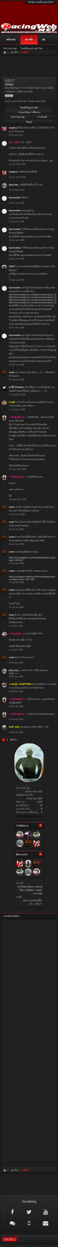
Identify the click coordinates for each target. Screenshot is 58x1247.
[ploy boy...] (20, 843)
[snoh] (28, 843)
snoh (11, 372)
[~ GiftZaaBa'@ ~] (28, 863)
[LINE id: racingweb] (12, 1223)
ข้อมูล (29, 122)
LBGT (12, 266)
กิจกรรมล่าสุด (18, 117)
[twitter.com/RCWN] (29, 1211)
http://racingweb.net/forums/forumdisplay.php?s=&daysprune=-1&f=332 (32, 578)
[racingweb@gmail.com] (45, 1223)
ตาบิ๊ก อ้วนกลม (16, 387)
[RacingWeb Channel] (45, 1211)
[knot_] (28, 835)
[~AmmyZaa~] (20, 835)
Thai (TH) (8, 1239)
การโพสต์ (42, 117)
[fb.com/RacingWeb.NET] (12, 1211)
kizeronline (15, 197)
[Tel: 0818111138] (29, 1223)
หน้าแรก (11, 39)
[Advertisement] (29, 1039)
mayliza (13, 127)
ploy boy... (14, 184)
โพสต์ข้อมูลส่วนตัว (29, 107)
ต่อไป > (14, 739)
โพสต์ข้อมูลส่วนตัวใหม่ (31, 48)
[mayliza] (36, 843)
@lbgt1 (9, 84)
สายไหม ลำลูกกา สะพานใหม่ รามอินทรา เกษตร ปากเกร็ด (30, 890)
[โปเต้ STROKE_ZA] (36, 835)
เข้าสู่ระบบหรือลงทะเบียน (40, 2)
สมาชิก (29, 39)
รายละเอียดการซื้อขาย (29, 112)
